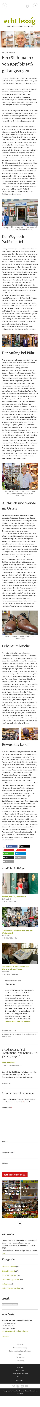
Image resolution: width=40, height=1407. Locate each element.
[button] (4, 846)
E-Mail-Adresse (8, 1152)
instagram (6, 1284)
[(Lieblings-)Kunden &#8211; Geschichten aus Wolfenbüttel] (20, 917)
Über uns (20, 1377)
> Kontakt (5, 1337)
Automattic (20, 1393)
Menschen (7, 1036)
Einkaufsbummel (9, 52)
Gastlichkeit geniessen (10, 1279)
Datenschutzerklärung (20, 1348)
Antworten (6, 1083)
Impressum (20, 1344)
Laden (34, 1034)
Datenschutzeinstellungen (20, 1374)
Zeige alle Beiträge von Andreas (17, 1021)
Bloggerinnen (20, 1380)
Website (5, 1163)
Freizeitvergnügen (9, 1275)
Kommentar (7, 1108)
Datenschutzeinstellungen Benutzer (20, 1351)
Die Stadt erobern (9, 1266)
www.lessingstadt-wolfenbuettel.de (15, 1331)
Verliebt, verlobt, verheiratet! (14, 896)
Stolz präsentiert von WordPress (13, 1391)
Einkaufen (7, 1034)
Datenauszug (20, 1357)
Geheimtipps (17, 1034)
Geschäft (27, 1034)
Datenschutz (20, 1370)
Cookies (20, 1354)
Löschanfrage (20, 1361)
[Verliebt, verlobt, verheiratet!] (20, 883)
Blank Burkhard (8, 1062)
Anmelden (20, 1367)
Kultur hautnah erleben (11, 1288)
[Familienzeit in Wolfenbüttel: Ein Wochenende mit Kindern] (20, 953)
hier (3, 1253)
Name (4, 1142)
